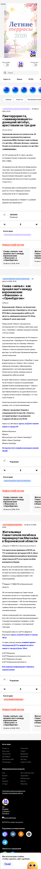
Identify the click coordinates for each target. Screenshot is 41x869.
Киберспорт (25, 778)
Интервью (6, 757)
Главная (8, 99)
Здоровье (24, 776)
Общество (6, 754)
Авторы (24, 759)
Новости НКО (26, 762)
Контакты (5, 813)
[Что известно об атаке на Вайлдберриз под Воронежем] (24, 90)
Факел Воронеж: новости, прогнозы (16, 279)
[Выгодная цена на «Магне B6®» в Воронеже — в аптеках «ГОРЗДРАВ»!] (15, 90)
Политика (24, 748)
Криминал (24, 754)
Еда (3, 773)
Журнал (5, 781)
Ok (21, 834)
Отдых (5, 784)
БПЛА (31, 79)
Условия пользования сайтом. (12, 793)
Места (23, 781)
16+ (3, 807)
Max (5, 834)
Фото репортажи (27, 773)
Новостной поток (13, 244)
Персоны (24, 784)
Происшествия (8, 759)
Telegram (5, 842)
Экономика (6, 762)
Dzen (29, 834)
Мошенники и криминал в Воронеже (16, 109)
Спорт (23, 751)
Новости (6, 79)
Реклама (5, 809)
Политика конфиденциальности (13, 791)
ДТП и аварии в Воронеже (12, 525)
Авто (4, 778)
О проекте (6, 811)
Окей (7, 864)
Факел (19, 79)
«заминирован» (9, 149)
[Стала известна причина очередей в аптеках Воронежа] (6, 90)
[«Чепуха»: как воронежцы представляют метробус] (33, 90)
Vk (13, 834)
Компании (24, 757)
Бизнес (5, 776)
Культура (5, 751)
